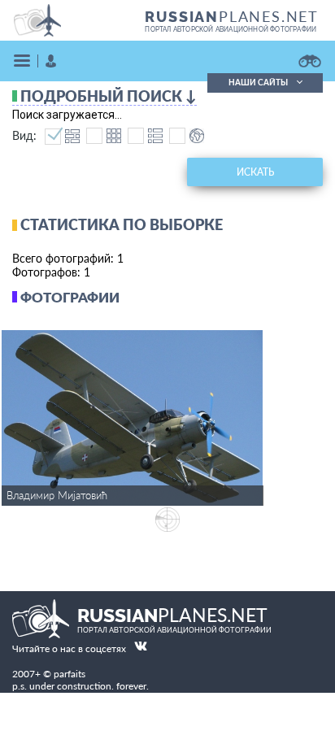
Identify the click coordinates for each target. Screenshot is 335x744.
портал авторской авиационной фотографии (230, 29)
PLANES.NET (232, 16)
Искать (255, 172)
